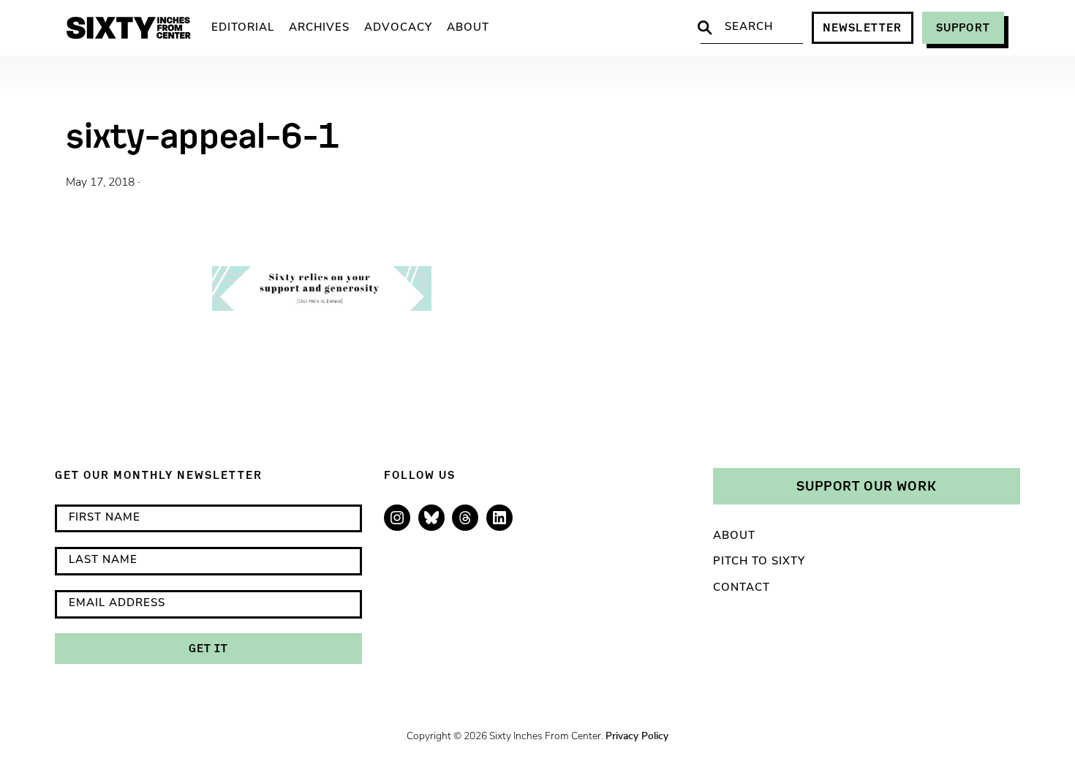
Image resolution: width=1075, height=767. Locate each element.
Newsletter (862, 27)
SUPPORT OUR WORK (866, 485)
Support (963, 27)
